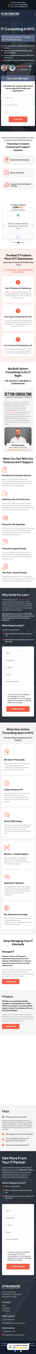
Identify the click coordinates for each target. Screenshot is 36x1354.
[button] (34, 14)
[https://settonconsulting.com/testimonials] (16, 68)
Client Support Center (19, 2)
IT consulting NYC (23, 600)
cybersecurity (9, 412)
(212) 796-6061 (23, 4)
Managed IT (6, 1308)
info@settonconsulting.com (14, 1335)
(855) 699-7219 (23, 6)
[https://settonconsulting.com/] (11, 1287)
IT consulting (13, 292)
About (4, 1305)
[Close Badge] (29, 1344)
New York (27, 1120)
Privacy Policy (30, 1345)
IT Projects (6, 1311)
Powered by (14, 242)
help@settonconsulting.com (14, 1323)
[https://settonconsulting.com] (10, 14)
